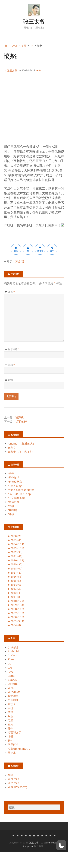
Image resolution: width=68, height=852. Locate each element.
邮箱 (11, 364)
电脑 (10, 720)
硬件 (10, 728)
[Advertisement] (34, 110)
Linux (11, 675)
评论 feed (13, 783)
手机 (10, 708)
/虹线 (11, 514)
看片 (10, 724)
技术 (10, 712)
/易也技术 (13, 477)
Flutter (12, 659)
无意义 (12, 447)
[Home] (6, 46)
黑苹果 (12, 752)
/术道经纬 (13, 502)
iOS (10, 667)
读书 (10, 736)
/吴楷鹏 (12, 510)
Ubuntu (13, 683)
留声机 (19, 417)
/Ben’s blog (15, 486)
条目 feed (13, 778)
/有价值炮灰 (15, 481)
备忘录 (12, 704)
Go (9, 663)
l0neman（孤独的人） (21, 443)
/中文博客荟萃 (16, 498)
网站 (10, 379)
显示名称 (13, 349)
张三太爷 (34, 21)
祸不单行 (21, 421)
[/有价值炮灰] (21, 835)
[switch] (61, 845)
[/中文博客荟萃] (38, 835)
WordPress (50, 842)
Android (13, 651)
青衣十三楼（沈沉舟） (21, 452)
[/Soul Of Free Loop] (34, 835)
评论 (11, 291)
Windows (14, 691)
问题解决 (13, 744)
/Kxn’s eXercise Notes (21, 490)
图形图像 (13, 700)
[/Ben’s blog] (26, 835)
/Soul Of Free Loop (19, 494)
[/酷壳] (13, 835)
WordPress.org (17, 786)
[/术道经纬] (42, 835)
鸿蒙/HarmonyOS (19, 748)
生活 (10, 716)
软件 (10, 740)
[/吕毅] (46, 835)
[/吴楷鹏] (50, 835)
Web (11, 688)
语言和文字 (14, 732)
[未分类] (19, 261)
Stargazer (27, 846)
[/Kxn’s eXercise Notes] (30, 835)
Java (10, 671)
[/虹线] (54, 835)
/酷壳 (11, 473)
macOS (12, 679)
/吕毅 (11, 506)
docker (12, 655)
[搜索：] (34, 807)
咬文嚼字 (13, 696)
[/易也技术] (17, 835)
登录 (10, 774)
